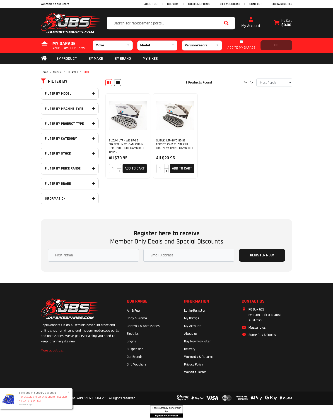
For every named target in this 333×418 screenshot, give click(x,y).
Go (276, 45)
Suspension (135, 349)
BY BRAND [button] (123, 58)
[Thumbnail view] (108, 82)
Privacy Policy (193, 364)
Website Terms (195, 372)
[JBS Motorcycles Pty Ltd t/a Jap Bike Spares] (71, 23)
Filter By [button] (58, 81)
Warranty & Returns (198, 356)
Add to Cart (135, 168)
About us (191, 333)
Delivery (189, 349)
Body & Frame (137, 318)
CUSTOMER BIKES (199, 4)
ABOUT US (150, 4)
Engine (131, 341)
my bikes (150, 58)
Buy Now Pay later (197, 341)
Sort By (248, 82)
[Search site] (227, 23)
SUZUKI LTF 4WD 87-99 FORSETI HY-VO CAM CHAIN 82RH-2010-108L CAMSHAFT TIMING (126, 146)
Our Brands (134, 356)
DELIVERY (173, 4)
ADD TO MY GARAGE (241, 47)
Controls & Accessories (143, 326)
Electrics (133, 333)
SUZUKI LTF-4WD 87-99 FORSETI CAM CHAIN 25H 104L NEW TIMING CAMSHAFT (174, 144)
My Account (250, 25)
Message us (257, 327)
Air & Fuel (133, 310)
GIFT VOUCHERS (230, 4)
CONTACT (255, 4)
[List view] (117, 82)
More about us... (52, 350)
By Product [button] (66, 58)
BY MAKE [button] (96, 58)
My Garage (191, 318)
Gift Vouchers (136, 364)
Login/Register (282, 4)
